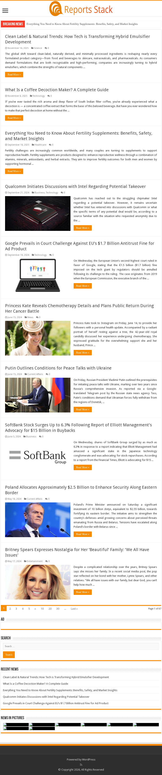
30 (57, 608)
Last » (74, 608)
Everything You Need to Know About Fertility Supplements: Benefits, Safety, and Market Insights (82, 23)
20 (50, 608)
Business (40, 192)
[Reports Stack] (81, 8)
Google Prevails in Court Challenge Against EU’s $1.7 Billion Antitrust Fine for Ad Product (55, 703)
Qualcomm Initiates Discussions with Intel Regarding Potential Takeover (75, 186)
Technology (39, 96)
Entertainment (35, 561)
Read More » (14, 74)
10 (42, 608)
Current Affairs (35, 374)
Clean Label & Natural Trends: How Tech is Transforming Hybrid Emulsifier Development (56, 677)
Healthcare (40, 144)
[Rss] (81, 764)
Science (38, 48)
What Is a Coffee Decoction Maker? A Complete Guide (57, 89)
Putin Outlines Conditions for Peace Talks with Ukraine (58, 368)
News (30, 317)
